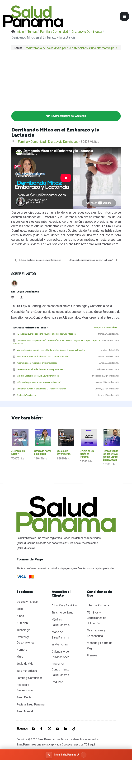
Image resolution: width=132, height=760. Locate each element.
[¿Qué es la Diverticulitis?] (66, 437)
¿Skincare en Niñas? (18, 452)
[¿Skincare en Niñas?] (20, 437)
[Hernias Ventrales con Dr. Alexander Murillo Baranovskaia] (112, 437)
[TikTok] (74, 729)
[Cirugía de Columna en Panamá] (89, 437)
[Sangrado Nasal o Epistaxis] (43, 437)
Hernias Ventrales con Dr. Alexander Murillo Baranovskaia (111, 455)
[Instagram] (33, 729)
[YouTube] (57, 729)
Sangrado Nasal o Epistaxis (42, 452)
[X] (49, 729)
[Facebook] (41, 729)
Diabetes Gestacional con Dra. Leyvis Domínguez (40, 260)
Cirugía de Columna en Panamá (87, 453)
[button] (124, 16)
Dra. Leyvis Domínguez (63, 142)
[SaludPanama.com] (33, 16)
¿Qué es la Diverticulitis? (64, 452)
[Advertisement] (66, 78)
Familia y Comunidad (32, 141)
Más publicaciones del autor (106, 327)
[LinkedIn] (65, 729)
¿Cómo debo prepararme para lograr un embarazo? (91, 260)
